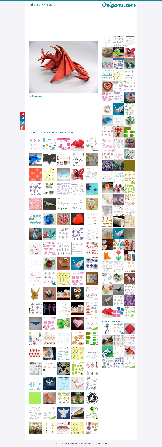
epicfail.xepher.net (35, 96)
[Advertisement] (63, 23)
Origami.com (118, 5)
